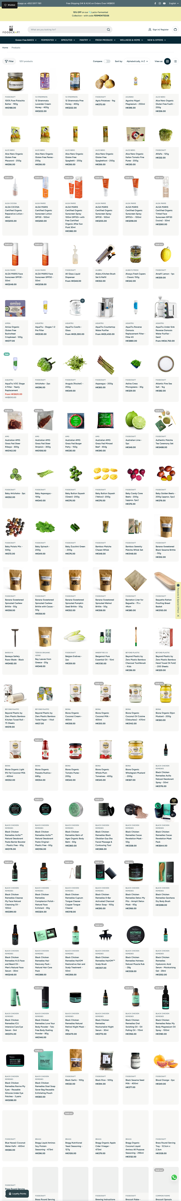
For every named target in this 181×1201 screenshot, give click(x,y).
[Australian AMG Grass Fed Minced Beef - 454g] (105, 420)
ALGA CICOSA (11, 203)
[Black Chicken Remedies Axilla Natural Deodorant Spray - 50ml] (166, 750)
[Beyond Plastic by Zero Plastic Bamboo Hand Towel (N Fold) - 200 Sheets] (166, 637)
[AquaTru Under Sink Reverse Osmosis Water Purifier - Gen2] (166, 307)
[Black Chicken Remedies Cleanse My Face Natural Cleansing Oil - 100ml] (15, 872)
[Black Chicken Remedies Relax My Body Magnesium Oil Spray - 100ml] (166, 997)
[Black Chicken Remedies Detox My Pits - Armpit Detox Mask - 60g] (136, 872)
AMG (7, 436)
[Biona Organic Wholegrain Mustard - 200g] (136, 750)
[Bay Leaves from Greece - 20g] (45, 637)
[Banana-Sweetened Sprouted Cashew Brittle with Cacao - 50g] (45, 580)
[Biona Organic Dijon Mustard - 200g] (166, 693)
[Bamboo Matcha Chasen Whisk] (105, 527)
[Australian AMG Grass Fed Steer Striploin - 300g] (45, 420)
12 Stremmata (41, 97)
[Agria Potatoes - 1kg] (105, 81)
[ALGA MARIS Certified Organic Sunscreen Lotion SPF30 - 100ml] (45, 187)
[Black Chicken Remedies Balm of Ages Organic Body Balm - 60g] (75, 809)
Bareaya (9, 653)
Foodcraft (10, 97)
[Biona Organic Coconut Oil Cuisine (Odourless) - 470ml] (136, 693)
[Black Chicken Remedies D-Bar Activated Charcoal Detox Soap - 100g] (105, 872)
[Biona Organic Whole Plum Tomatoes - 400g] (105, 750)
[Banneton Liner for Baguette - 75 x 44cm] (136, 580)
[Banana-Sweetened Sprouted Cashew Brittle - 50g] (15, 580)
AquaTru (39, 323)
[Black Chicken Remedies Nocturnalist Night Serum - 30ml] (105, 997)
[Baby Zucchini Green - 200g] (75, 527)
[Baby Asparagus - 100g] (45, 474)
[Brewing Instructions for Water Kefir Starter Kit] (105, 1180)
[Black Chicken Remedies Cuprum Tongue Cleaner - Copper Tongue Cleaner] (75, 872)
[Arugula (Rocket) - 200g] (75, 364)
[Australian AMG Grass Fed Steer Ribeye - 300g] (15, 420)
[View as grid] (167, 61)
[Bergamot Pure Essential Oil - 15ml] (105, 637)
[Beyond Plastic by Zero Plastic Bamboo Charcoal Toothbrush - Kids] (136, 637)
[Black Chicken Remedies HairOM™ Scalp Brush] (105, 935)
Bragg (38, 1139)
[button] (178, 600)
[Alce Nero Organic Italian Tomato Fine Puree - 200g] (136, 134)
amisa (7, 323)
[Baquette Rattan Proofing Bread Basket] (166, 580)
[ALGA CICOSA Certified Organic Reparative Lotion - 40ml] (15, 187)
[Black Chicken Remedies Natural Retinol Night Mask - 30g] (75, 997)
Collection (77, 15)
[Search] (108, 29)
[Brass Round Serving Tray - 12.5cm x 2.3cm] (166, 1123)
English (172, 3)
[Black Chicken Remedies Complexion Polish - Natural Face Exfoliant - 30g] (45, 872)
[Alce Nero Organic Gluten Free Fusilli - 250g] (166, 81)
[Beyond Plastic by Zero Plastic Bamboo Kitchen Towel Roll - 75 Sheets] (15, 693)
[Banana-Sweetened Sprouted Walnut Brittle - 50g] (105, 580)
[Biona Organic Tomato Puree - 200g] (75, 750)
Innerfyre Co (101, 653)
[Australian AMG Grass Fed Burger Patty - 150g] (75, 420)
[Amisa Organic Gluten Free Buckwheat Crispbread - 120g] (15, 307)
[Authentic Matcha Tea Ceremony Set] (166, 420)
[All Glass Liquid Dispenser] (75, 254)
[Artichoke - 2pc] (45, 364)
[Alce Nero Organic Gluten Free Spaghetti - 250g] (75, 134)
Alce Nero (160, 97)
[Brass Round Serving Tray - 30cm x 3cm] (45, 1180)
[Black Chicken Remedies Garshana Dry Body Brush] (166, 872)
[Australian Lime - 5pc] (136, 420)
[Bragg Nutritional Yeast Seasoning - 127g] (75, 1123)
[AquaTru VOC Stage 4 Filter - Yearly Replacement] (15, 364)
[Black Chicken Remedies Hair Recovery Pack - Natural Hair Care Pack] (45, 935)
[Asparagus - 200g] (105, 364)
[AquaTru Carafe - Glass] (75, 307)
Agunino (129, 97)
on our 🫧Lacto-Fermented (90, 12)
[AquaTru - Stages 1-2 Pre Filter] (45, 307)
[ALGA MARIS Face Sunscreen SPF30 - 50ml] (15, 254)
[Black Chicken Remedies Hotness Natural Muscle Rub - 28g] (136, 935)
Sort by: (119, 61)
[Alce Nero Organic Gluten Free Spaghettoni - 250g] (105, 134)
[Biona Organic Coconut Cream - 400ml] (75, 693)
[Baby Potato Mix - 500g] (15, 527)
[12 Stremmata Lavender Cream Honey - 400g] (45, 81)
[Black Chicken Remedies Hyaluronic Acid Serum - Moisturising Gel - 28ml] (166, 935)
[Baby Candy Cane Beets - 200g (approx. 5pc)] (136, 474)
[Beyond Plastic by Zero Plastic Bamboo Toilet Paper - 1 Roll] (45, 693)
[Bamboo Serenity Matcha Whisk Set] (136, 527)
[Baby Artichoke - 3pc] (15, 474)
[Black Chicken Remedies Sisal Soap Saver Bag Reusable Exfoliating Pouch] (45, 1060)
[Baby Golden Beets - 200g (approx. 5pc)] (166, 474)
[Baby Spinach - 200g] (45, 527)
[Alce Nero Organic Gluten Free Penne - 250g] (45, 134)
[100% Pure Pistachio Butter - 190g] (15, 81)
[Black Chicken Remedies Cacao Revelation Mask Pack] (166, 809)
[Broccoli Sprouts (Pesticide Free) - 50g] (166, 1180)
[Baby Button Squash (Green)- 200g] (75, 474)
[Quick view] (24, 74)
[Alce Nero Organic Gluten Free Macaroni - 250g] (15, 134)
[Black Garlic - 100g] (75, 1060)
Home (5, 47)
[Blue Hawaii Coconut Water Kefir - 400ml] (15, 1123)
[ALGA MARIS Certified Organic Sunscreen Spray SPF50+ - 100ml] (136, 187)
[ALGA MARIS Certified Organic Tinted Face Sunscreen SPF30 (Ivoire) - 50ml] (166, 187)
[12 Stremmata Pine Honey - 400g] (75, 81)
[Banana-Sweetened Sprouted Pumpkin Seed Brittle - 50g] (75, 580)
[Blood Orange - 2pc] (166, 1060)
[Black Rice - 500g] (105, 1060)
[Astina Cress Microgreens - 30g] (136, 364)
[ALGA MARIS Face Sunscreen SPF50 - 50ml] (45, 254)
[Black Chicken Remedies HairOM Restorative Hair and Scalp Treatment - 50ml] (75, 935)
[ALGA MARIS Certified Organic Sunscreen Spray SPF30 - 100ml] (105, 187)
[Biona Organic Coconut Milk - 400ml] (105, 693)
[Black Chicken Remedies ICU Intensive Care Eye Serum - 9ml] (15, 997)
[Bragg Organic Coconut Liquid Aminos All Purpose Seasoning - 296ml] (136, 1123)
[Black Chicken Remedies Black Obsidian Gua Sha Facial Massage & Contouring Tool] (105, 809)
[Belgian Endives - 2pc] (75, 637)
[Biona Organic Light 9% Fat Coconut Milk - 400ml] (15, 750)
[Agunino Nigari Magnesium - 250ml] (136, 81)
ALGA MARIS (40, 203)
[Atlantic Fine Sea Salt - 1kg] (166, 364)
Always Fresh (132, 270)
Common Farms (163, 1196)
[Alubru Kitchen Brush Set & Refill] (105, 254)
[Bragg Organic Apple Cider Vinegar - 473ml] (105, 1123)
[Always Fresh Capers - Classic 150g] (136, 254)
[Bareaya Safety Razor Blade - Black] (15, 637)
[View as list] (175, 61)
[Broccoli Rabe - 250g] (136, 1180)
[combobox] (70, 29)
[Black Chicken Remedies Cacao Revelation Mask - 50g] (136, 809)
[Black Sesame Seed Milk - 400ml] (136, 1060)
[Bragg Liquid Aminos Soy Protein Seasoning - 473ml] (45, 1123)
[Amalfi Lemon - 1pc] (166, 254)
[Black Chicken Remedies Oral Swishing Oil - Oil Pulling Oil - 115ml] (136, 997)
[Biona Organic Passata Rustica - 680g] (45, 750)
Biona (68, 709)
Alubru (98, 270)
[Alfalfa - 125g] (166, 134)
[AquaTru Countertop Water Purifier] (105, 307)
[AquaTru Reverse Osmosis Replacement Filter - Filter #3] (136, 307)
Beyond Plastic (12, 709)
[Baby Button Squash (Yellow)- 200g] (105, 474)
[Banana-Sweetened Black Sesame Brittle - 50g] (166, 527)
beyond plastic (133, 653)
